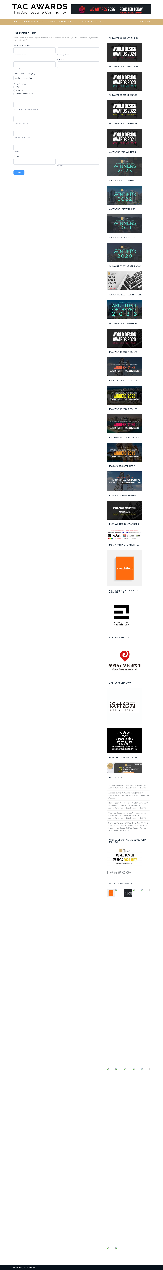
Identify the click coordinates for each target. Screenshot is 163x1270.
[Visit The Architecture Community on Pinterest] (123, 873)
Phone (16, 156)
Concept (20, 90)
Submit (19, 172)
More (100, 22)
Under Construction (24, 94)
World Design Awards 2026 (26, 22)
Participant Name (22, 45)
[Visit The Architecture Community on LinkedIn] (115, 873)
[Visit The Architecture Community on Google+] (128, 873)
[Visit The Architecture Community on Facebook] (107, 873)
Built (18, 87)
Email (60, 59)
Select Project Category (24, 73)
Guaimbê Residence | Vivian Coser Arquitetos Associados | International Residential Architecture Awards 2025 (127, 815)
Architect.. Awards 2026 (59, 22)
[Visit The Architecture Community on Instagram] (111, 873)
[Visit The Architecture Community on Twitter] (119, 873)
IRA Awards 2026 (86, 22)
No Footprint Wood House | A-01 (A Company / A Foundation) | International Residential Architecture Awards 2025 (128, 805)
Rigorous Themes (27, 1267)
